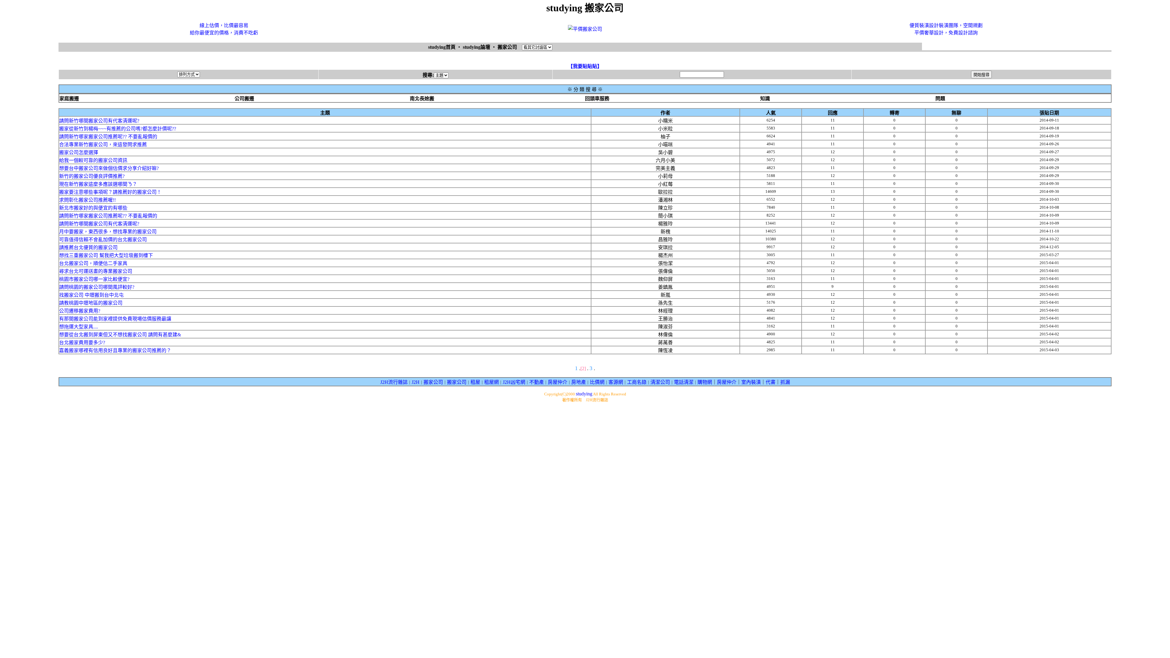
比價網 (597, 382)
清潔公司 (660, 382)
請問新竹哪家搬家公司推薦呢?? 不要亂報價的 (108, 136)
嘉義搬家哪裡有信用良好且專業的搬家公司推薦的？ (115, 350)
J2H (416, 382)
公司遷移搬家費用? (79, 310)
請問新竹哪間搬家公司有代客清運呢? (99, 120)
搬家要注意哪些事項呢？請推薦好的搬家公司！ (110, 192)
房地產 (578, 382)
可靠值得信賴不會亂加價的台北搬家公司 (103, 239)
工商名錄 (637, 382)
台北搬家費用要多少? (82, 342)
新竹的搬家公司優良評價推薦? (92, 176)
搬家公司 (433, 382)
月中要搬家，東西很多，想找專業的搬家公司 (108, 231)
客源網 (615, 382)
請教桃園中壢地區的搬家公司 (90, 303)
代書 (770, 382)
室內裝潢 (751, 382)
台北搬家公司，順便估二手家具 (93, 263)
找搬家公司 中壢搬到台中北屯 (91, 295)
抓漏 (785, 382)
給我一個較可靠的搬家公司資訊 (93, 160)
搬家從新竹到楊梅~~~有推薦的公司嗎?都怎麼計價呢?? (117, 128)
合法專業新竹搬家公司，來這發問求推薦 (103, 144)
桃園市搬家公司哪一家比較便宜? (94, 279)
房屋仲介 (557, 382)
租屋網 (491, 382)
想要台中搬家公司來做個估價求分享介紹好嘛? (109, 168)
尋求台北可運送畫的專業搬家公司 (95, 271)
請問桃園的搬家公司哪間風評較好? (96, 287)
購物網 (704, 382)
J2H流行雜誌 (394, 382)
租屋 (475, 382)
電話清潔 (683, 382)
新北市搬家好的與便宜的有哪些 (93, 207)
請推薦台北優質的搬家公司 (88, 247)
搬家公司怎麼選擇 (78, 152)
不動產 (536, 382)
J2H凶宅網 (514, 382)
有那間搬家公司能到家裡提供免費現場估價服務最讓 (115, 318)
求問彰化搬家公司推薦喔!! (87, 200)
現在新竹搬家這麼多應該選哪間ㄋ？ (98, 184)
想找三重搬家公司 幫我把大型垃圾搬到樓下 (106, 255)
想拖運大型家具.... (78, 326)
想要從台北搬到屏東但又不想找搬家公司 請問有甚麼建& (120, 334)
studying (584, 393)
